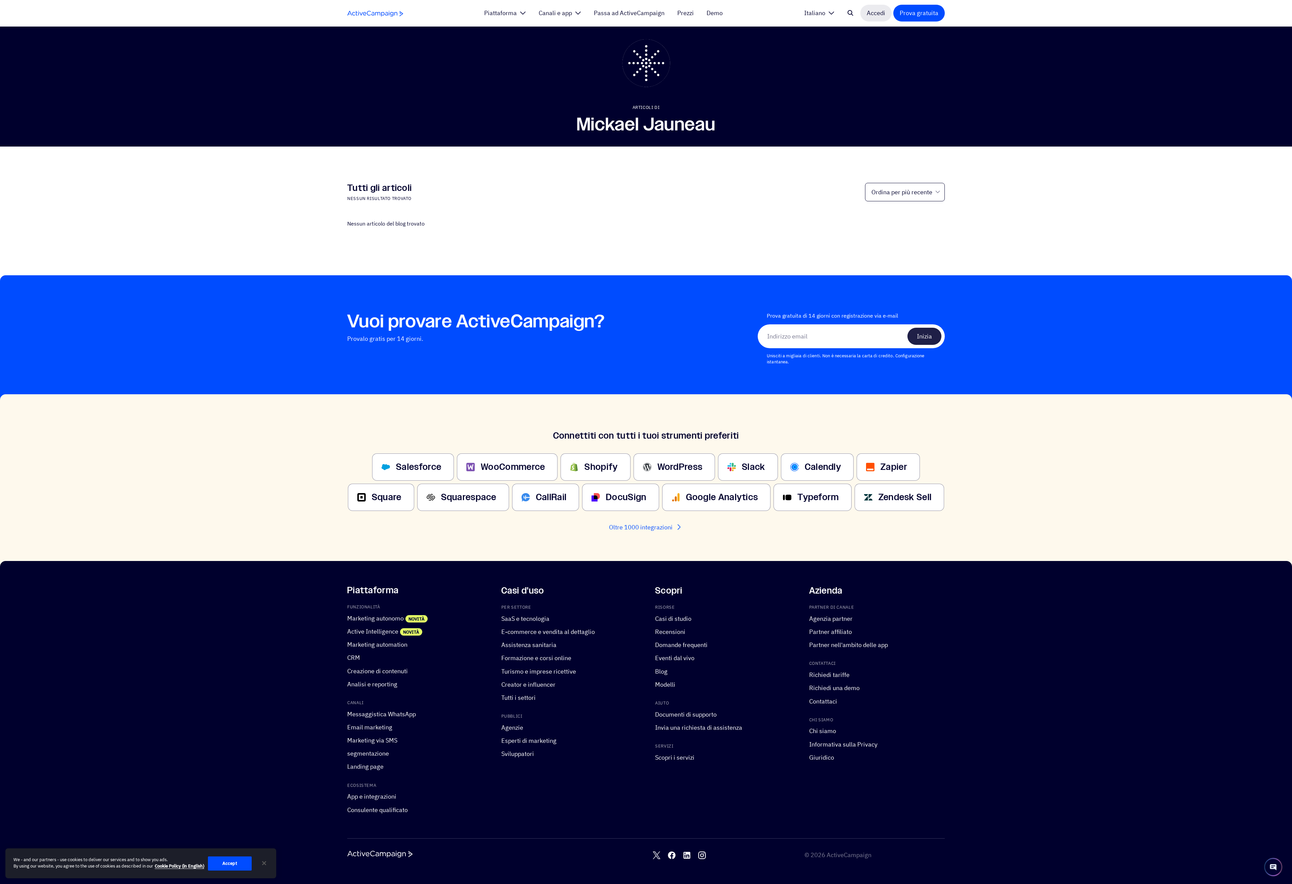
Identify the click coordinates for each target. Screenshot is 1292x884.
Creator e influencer (528, 684)
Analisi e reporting (372, 684)
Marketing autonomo (375, 618)
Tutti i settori (518, 697)
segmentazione (368, 753)
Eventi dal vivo (674, 658)
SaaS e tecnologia (525, 618)
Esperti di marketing (529, 741)
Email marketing (369, 727)
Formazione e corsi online (536, 658)
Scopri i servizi (674, 757)
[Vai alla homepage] (375, 13)
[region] (140, 863)
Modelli (665, 684)
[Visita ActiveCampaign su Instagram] (702, 855)
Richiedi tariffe (829, 675)
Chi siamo (822, 731)
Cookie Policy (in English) (179, 866)
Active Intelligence (372, 631)
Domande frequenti (681, 645)
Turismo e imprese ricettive (538, 671)
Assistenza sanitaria (529, 645)
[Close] (264, 863)
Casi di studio (673, 618)
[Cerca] (850, 13)
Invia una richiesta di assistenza (698, 727)
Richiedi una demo (834, 688)
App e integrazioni (371, 796)
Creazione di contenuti (377, 671)
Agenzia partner (831, 618)
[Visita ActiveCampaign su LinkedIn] (686, 855)
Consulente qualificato (377, 809)
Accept (229, 863)
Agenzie (512, 727)
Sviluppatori (517, 754)
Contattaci (823, 701)
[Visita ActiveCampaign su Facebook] (671, 855)
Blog (661, 671)
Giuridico (821, 757)
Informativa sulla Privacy (843, 744)
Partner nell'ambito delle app (848, 645)
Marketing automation (377, 644)
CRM (353, 657)
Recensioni (670, 632)
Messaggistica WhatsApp (381, 714)
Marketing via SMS (372, 740)
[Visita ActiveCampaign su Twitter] (656, 855)
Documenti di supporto (686, 714)
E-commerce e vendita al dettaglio (548, 632)
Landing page (365, 766)
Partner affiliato (830, 632)
